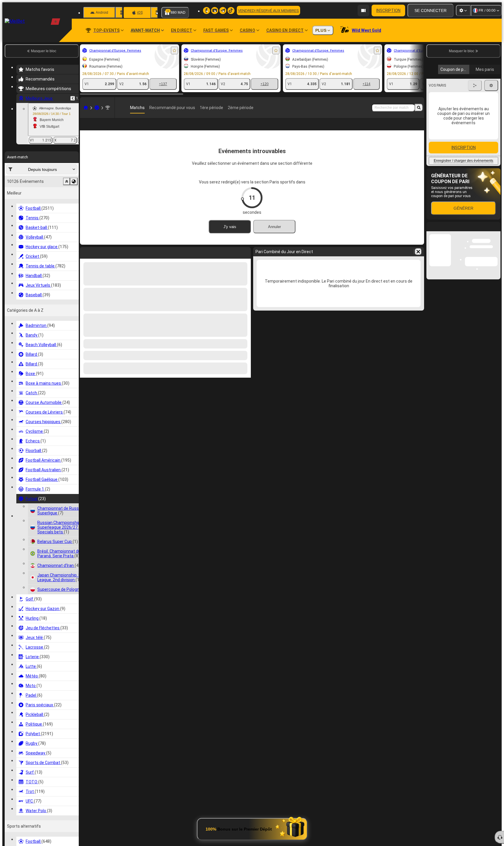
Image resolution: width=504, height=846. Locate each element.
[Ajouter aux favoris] (174, 50)
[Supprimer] (418, 261)
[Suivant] (491, 146)
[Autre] (398, 128)
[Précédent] (72, 98)
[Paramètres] (463, 10)
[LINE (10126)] (85, 107)
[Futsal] (96, 107)
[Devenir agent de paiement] (363, 10)
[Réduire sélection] (66, 181)
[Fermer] (496, 283)
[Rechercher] (419, 107)
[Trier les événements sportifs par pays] (74, 181)
